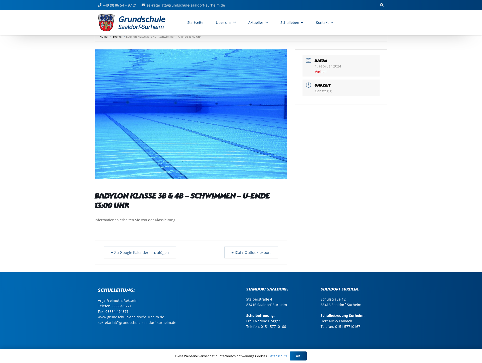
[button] (233, 22)
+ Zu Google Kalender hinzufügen (140, 252)
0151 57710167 (347, 326)
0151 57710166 (273, 326)
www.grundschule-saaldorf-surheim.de (131, 317)
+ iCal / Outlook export (251, 252)
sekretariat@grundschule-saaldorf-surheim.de (137, 322)
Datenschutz (277, 356)
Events (117, 36)
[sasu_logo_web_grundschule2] (137, 22)
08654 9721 (122, 306)
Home (104, 36)
